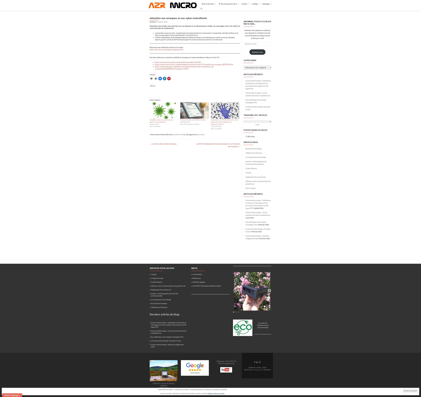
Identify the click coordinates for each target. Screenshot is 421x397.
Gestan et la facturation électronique (193, 120)
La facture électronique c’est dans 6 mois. (166, 341)
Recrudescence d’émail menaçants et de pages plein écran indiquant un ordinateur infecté (224, 122)
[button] (236, 9)
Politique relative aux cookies (216, 393)
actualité (176, 134)
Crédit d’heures (251, 168)
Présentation (197, 274)
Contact (244, 4)
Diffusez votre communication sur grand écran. (168, 286)
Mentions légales (198, 282)
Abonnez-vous (257, 52)
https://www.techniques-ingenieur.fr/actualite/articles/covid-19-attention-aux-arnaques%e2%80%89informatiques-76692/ (184, 67)
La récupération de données (255, 157)
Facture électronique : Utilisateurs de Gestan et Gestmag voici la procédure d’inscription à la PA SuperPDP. (168, 325)
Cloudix (248, 173)
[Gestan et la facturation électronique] (194, 110)
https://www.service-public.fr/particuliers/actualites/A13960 (178, 62)
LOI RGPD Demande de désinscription (206, 286)
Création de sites (157, 278)
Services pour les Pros (229, 4)
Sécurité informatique (253, 149)
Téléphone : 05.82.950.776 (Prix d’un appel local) (226, 362)
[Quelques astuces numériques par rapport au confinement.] (164, 110)
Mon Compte (250, 188)
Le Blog (254, 4)
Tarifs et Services (207, 4)
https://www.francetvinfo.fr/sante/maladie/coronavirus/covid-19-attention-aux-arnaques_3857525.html (194, 64)
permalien (200, 134)
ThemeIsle (267, 370)
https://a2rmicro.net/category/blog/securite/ (166, 49)
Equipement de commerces (255, 177)
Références (196, 278)
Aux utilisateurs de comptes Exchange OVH (167, 337)
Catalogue (266, 4)
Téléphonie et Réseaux (253, 153)
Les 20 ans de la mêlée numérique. (163, 144)
